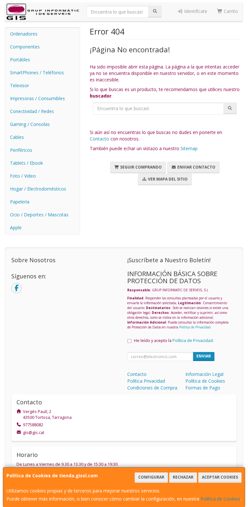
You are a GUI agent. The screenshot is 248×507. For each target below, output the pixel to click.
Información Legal (204, 374)
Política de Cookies (220, 499)
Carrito (230, 11)
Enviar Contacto (195, 167)
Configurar (151, 477)
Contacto (99, 139)
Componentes (25, 47)
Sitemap (189, 148)
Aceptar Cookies (220, 477)
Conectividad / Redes (32, 111)
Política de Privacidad (195, 327)
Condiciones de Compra (152, 388)
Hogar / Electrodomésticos (38, 189)
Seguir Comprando (140, 167)
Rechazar (183, 477)
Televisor (19, 85)
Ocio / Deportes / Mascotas (39, 215)
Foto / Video (23, 176)
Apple (16, 227)
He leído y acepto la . (174, 340)
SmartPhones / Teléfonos (37, 72)
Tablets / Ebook (26, 163)
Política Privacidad (146, 381)
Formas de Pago (202, 388)
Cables (17, 137)
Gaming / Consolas (30, 124)
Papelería (19, 202)
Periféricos (21, 150)
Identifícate (195, 11)
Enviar (203, 356)
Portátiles (20, 60)
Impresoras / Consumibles (37, 98)
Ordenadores (23, 34)
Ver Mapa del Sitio (167, 179)
